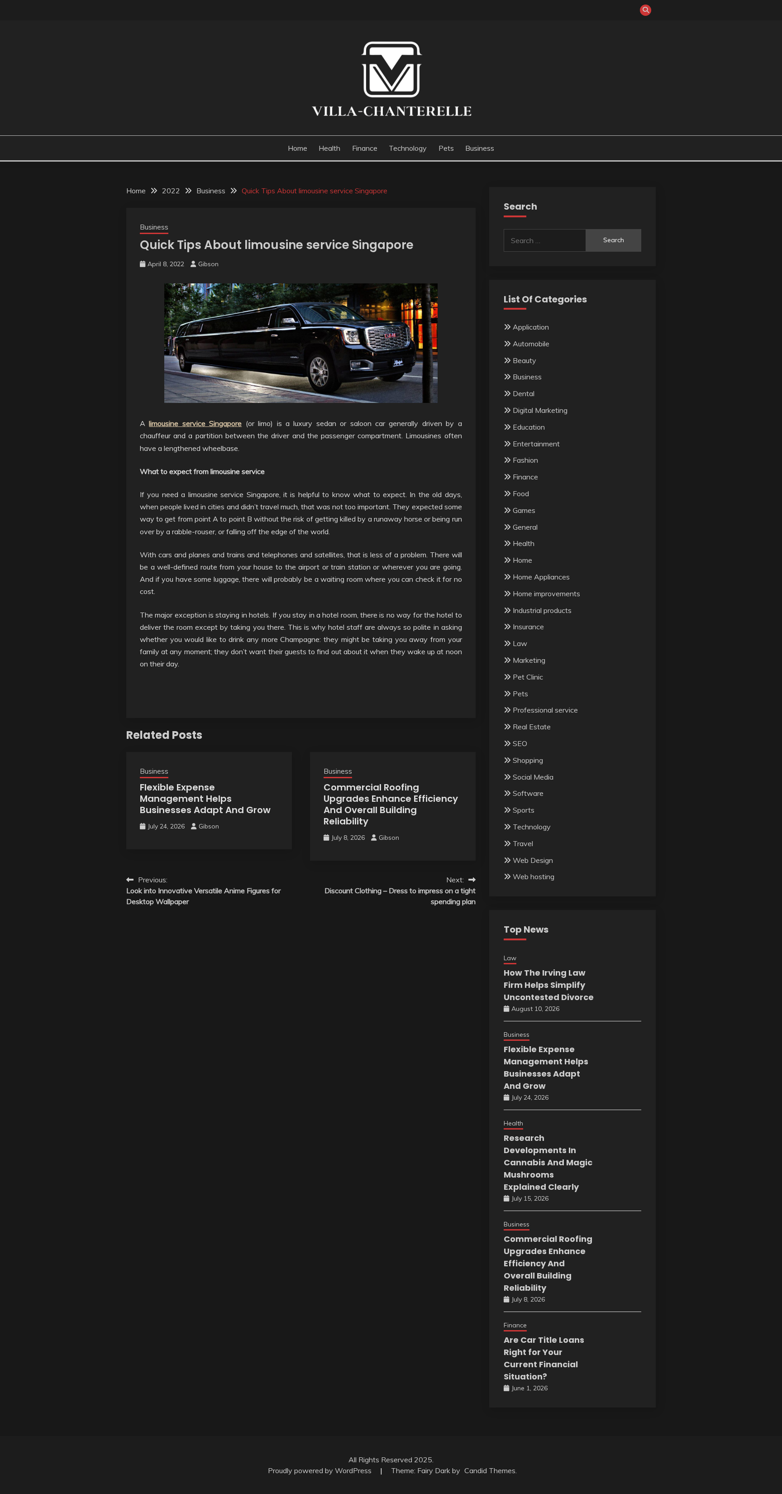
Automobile (531, 343)
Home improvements (546, 593)
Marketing (529, 660)
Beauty (524, 360)
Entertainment (536, 443)
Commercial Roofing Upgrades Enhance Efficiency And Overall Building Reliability (391, 804)
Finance (364, 148)
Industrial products (542, 610)
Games (524, 510)
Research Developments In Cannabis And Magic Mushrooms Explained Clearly (548, 1162)
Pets (446, 148)
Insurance (528, 626)
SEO (520, 743)
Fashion (525, 459)
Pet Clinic (528, 676)
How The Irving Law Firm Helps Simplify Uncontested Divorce (549, 985)
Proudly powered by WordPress (320, 1470)
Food (521, 493)
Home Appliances (541, 576)
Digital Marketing (540, 410)
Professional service (545, 709)
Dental (523, 393)
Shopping (528, 760)
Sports (523, 809)
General (525, 527)
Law (520, 643)
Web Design (533, 860)
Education (529, 426)
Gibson (208, 264)
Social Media (533, 776)
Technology (408, 148)
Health (329, 148)
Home (297, 148)
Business (479, 148)
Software (528, 793)
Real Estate (532, 726)
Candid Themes (489, 1470)
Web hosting (533, 876)
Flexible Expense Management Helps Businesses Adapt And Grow (205, 798)
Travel (523, 843)
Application (531, 326)
